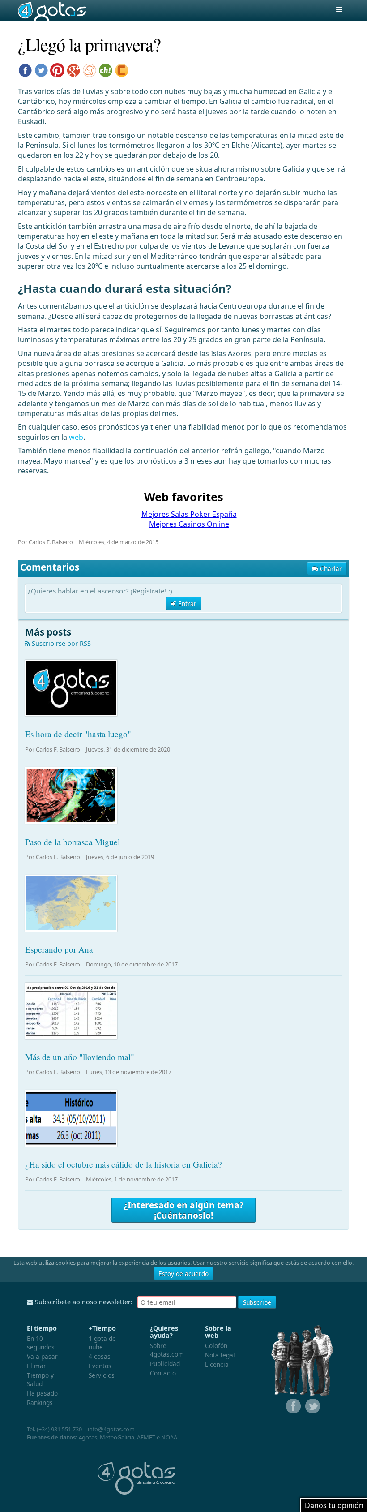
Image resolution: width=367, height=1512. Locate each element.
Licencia (217, 1364)
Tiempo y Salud (40, 1379)
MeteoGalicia (117, 1437)
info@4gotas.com (111, 1429)
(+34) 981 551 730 (59, 1429)
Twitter (312, 1406)
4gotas (52, 10)
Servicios (102, 1375)
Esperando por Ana (59, 949)
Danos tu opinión (334, 1505)
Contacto (163, 1373)
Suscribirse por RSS (60, 643)
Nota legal (220, 1355)
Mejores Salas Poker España (189, 514)
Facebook (292, 1406)
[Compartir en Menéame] (89, 69)
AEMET (146, 1437)
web (76, 437)
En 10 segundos (41, 1342)
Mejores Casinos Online (189, 524)
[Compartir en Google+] (73, 69)
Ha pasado (42, 1393)
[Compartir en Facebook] (25, 69)
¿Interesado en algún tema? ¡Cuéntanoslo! (183, 1210)
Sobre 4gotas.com (167, 1349)
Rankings (40, 1402)
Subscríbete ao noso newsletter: (82, 1302)
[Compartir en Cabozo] (122, 69)
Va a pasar (42, 1356)
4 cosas (100, 1356)
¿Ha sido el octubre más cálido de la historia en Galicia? (123, 1164)
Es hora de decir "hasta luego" (78, 733)
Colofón (216, 1345)
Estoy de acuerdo (183, 1273)
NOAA (169, 1437)
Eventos (100, 1366)
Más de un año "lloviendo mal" (79, 1056)
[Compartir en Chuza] (105, 69)
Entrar (186, 603)
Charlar (330, 568)
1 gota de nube (102, 1342)
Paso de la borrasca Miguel (72, 841)
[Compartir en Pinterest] (57, 69)
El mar (36, 1366)
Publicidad (165, 1363)
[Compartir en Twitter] (41, 69)
